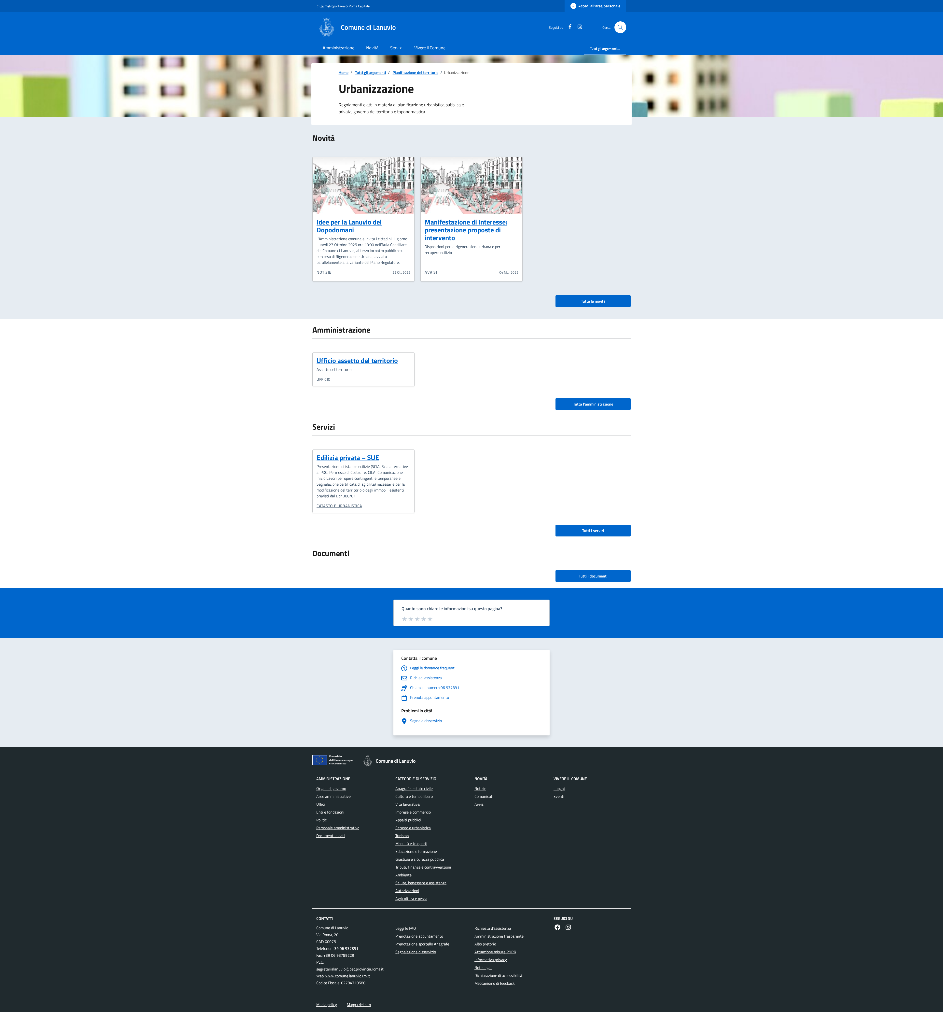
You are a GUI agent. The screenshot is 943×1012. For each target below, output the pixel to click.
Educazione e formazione (416, 851)
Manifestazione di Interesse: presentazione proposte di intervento (466, 230)
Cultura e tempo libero (414, 796)
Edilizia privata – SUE (348, 457)
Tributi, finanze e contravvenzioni (423, 867)
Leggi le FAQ (405, 928)
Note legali (483, 967)
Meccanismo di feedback (494, 983)
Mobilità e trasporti (411, 843)
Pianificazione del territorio (415, 72)
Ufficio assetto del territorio (357, 360)
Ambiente (403, 875)
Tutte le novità (593, 301)
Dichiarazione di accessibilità (498, 975)
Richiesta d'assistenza (492, 928)
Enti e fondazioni (330, 812)
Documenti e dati (330, 836)
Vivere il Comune (429, 47)
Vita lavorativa (407, 804)
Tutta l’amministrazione (593, 404)
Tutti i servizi (593, 531)
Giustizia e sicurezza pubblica (419, 859)
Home (343, 72)
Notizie (324, 272)
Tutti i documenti (593, 576)
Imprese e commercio (413, 812)
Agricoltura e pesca (411, 898)
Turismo (402, 836)
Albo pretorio (485, 944)
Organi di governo (331, 788)
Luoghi (559, 788)
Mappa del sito (359, 1005)
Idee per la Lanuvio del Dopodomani (349, 226)
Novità (372, 47)
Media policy (326, 1005)
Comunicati (483, 796)
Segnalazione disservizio (415, 952)
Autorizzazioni (407, 891)
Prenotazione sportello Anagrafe (422, 944)
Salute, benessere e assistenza (420, 883)
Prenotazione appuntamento (419, 936)
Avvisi (431, 272)
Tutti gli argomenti (370, 72)
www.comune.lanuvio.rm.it (347, 976)
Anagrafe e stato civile (414, 788)
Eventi (559, 796)
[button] (620, 27)
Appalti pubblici (408, 820)
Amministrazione (338, 47)
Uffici (320, 804)
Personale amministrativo (337, 828)
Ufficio (324, 379)
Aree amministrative (333, 796)
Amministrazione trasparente (499, 936)
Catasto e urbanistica (339, 506)
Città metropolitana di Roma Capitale (343, 6)
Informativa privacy (490, 960)
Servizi (396, 47)
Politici (322, 820)
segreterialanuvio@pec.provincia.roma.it (350, 969)
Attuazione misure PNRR (495, 952)
